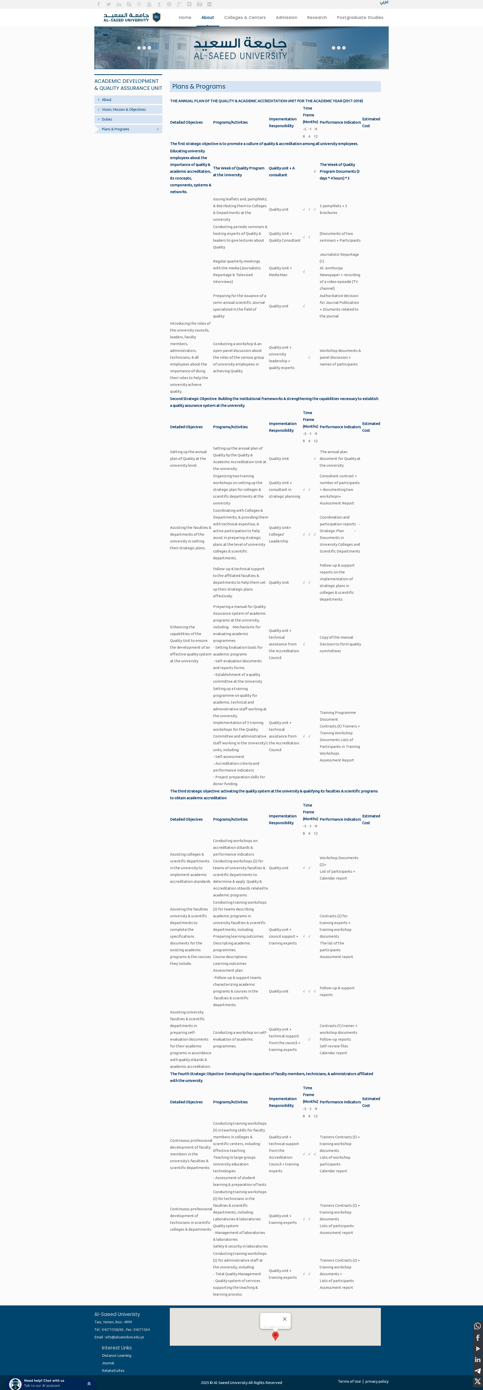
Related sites (113, 1370)
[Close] (285, 1319)
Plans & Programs (115, 129)
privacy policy (376, 1381)
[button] (50, 1383)
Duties (107, 119)
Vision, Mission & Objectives (124, 109)
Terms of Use (349, 1381)
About (106, 100)
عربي (384, 2)
